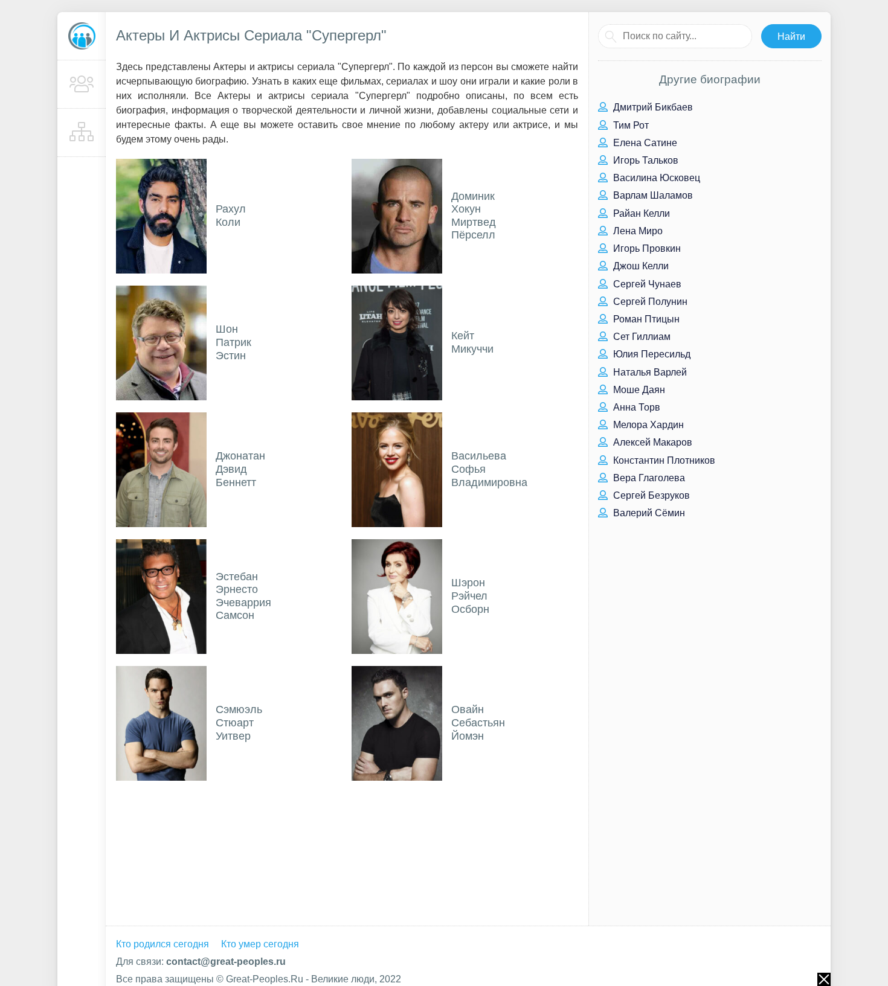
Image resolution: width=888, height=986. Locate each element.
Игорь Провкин (646, 248)
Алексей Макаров (651, 442)
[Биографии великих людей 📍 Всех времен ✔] (81, 36)
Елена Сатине (644, 143)
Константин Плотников (663, 460)
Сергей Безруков (650, 495)
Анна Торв (635, 407)
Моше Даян (638, 390)
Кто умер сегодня (260, 944)
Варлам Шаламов (652, 195)
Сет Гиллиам (641, 336)
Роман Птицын (645, 319)
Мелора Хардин (647, 425)
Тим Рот (630, 125)
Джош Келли (640, 266)
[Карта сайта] (81, 133)
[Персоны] (81, 84)
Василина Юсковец (655, 178)
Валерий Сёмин (648, 513)
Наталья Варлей (649, 372)
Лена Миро (637, 231)
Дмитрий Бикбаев (652, 107)
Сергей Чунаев (646, 284)
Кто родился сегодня (162, 944)
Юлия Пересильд (650, 354)
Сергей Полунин (649, 301)
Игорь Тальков (644, 160)
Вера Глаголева (648, 478)
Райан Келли (640, 213)
